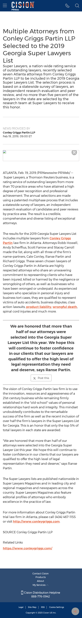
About (40, 581)
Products (40, 577)
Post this (43, 378)
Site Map (32, 607)
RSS (43, 607)
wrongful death (65, 307)
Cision (46, 613)
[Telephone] (67, 5)
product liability (38, 307)
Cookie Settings (56, 607)
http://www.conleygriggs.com (36, 521)
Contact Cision (40, 573)
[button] (41, 151)
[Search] (77, 5)
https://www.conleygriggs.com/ (27, 548)
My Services (39, 585)
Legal (20, 607)
